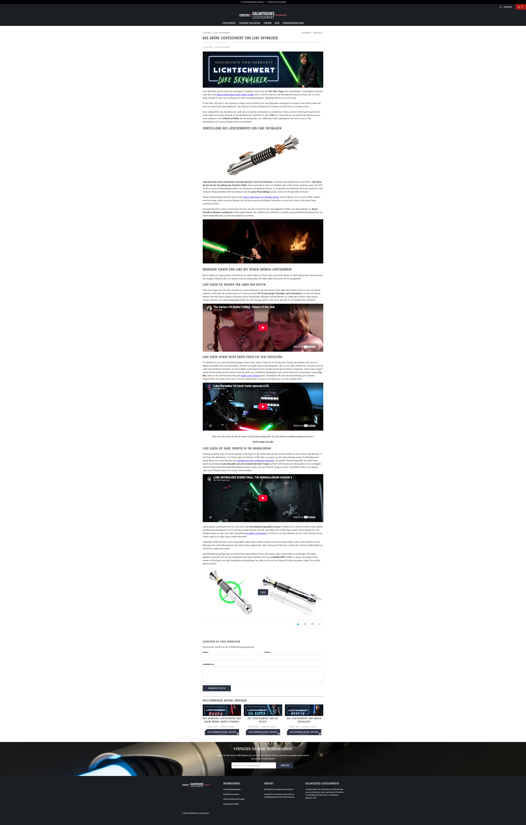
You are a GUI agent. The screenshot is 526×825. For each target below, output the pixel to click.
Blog (277, 22)
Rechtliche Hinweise (231, 794)
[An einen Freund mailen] (319, 624)
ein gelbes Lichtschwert (256, 533)
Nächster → (318, 33)
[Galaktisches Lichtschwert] (263, 15)
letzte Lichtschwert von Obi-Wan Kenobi (261, 197)
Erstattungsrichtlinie (231, 804)
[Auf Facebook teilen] (305, 624)
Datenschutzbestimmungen (234, 799)
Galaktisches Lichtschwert (198, 813)
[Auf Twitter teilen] (298, 624)
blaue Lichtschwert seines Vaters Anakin (235, 94)
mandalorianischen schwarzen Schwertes (256, 460)
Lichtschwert (229, 22)
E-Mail (267, 652)
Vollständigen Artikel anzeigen (222, 731)
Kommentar (209, 664)
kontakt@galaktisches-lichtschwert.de (279, 797)
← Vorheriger (305, 33)
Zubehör (268, 22)
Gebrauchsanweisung (293, 22)
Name (206, 652)
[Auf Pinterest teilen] (312, 624)
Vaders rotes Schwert (250, 375)
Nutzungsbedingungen (232, 789)
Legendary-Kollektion (249, 22)
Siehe (263, 592)
